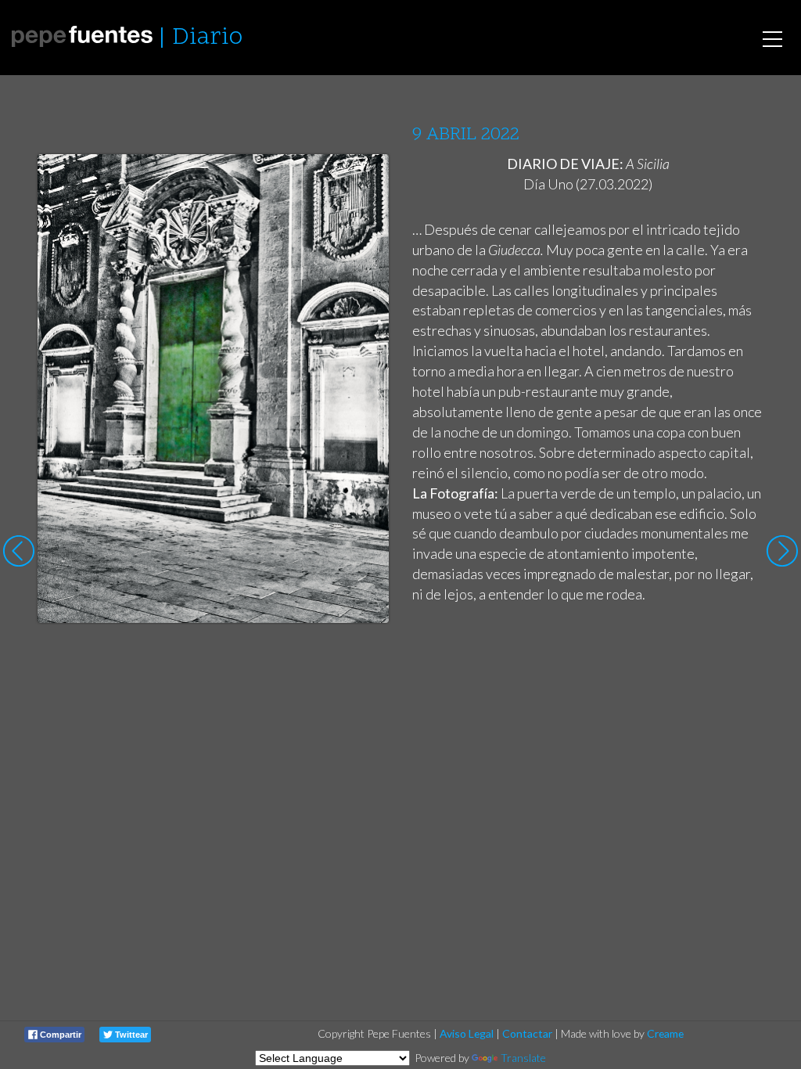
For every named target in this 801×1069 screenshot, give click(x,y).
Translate (523, 1057)
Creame (665, 1033)
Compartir (59, 1034)
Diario (207, 38)
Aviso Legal (467, 1033)
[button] (365, 181)
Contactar (527, 1033)
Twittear (130, 1034)
